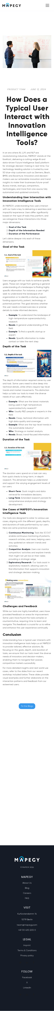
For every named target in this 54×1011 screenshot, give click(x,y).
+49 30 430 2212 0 (27, 930)
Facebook (27, 977)
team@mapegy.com (27, 925)
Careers (27, 893)
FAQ (27, 898)
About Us (27, 883)
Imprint (27, 945)
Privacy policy (27, 956)
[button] (47, 5)
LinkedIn (27, 988)
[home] (11, 5)
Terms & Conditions (27, 950)
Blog (27, 888)
